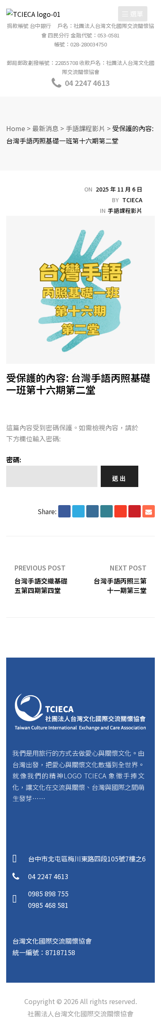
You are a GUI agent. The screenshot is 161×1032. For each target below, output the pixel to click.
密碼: (13, 459)
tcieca (132, 200)
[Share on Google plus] (120, 511)
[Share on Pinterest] (134, 511)
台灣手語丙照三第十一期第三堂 (117, 576)
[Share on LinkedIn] (92, 511)
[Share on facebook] (64, 511)
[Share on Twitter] (78, 511)
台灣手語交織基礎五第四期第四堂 (43, 576)
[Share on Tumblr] (106, 511)
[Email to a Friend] (148, 511)
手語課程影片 (125, 210)
